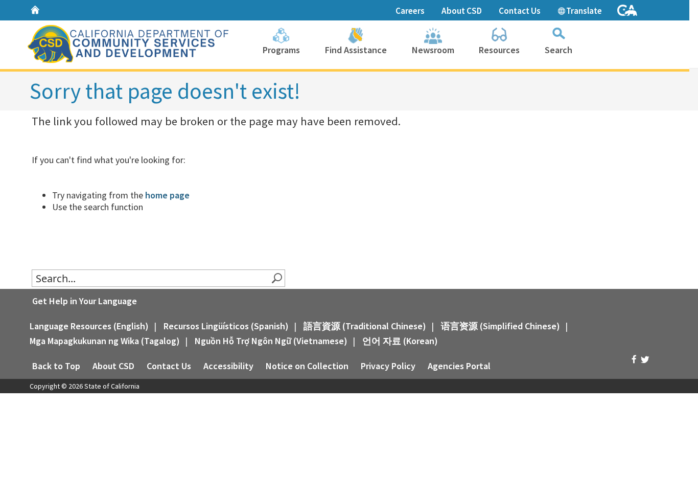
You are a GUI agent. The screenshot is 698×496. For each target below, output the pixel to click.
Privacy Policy (388, 366)
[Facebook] (633, 360)
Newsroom (433, 50)
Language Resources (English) (89, 326)
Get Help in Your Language (84, 301)
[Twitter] (644, 360)
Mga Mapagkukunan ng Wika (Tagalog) (105, 341)
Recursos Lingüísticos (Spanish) (226, 326)
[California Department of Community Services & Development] (126, 42)
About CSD (461, 10)
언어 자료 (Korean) (400, 341)
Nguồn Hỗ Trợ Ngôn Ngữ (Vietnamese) (271, 341)
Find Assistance (356, 50)
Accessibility (228, 366)
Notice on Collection (307, 366)
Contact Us (520, 10)
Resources (499, 50)
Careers (410, 10)
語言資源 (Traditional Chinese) (365, 326)
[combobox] (151, 278)
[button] (276, 278)
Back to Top (56, 366)
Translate (583, 10)
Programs (281, 50)
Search (558, 50)
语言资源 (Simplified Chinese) (500, 326)
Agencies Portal (459, 366)
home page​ (167, 195)
